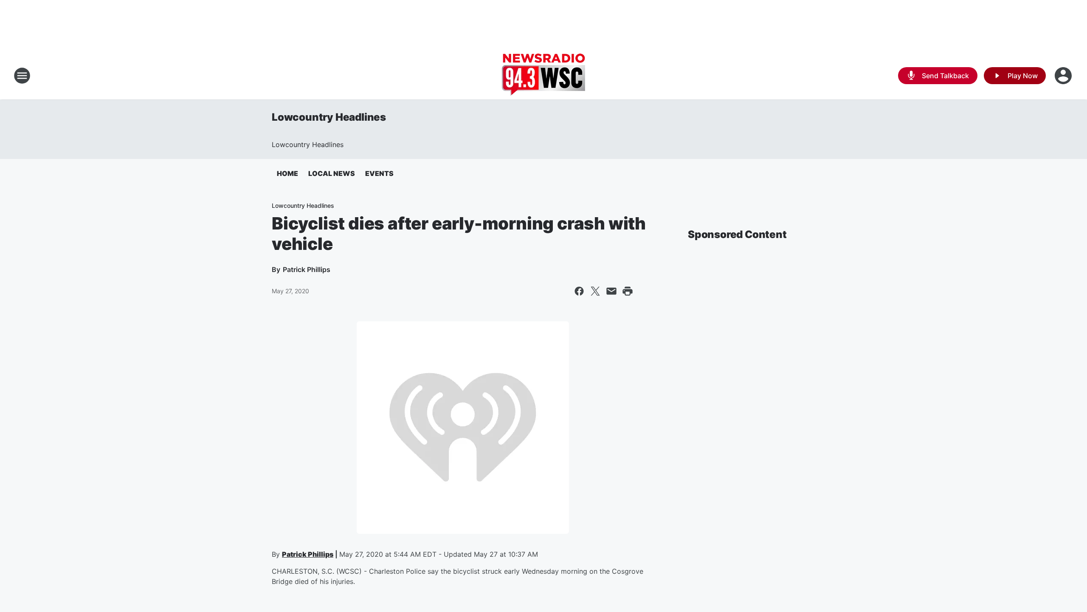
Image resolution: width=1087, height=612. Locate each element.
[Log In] (1064, 75)
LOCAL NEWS (331, 173)
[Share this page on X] (595, 291)
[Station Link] (543, 76)
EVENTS (379, 173)
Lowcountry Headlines (329, 117)
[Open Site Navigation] (22, 75)
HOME (287, 173)
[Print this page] (628, 291)
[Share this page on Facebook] (579, 291)
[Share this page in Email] (611, 291)
